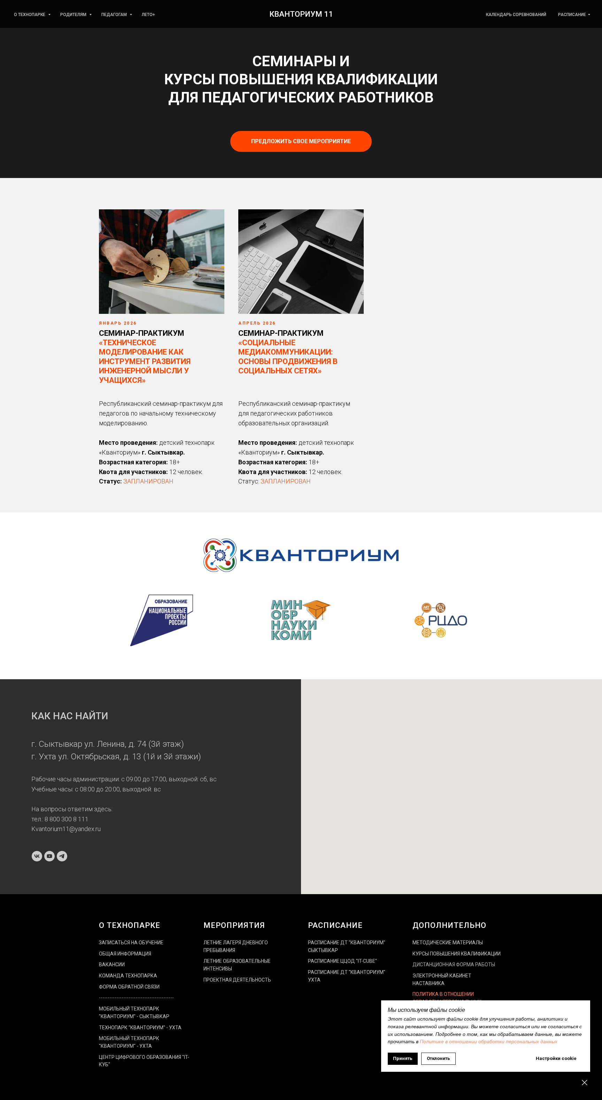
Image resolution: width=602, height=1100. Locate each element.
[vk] (37, 856)
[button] (301, 141)
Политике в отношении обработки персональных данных (488, 1041)
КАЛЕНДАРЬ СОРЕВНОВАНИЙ (516, 14)
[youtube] (49, 856)
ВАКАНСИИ (112, 964)
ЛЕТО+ (148, 14)
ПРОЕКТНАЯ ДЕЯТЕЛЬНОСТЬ (237, 980)
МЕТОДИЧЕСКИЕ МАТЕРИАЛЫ (447, 942)
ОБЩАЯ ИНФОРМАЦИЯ (125, 953)
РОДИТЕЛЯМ (73, 14)
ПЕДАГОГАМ (114, 14)
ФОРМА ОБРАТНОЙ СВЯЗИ (129, 987)
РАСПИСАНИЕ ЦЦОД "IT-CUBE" (342, 961)
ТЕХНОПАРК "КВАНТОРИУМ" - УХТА (140, 1027)
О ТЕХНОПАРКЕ (30, 14)
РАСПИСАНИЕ (572, 14)
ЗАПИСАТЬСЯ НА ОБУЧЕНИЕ (131, 942)
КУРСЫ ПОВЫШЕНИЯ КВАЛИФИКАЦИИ (456, 953)
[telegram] (62, 856)
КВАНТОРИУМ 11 (301, 14)
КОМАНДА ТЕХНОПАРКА (128, 975)
